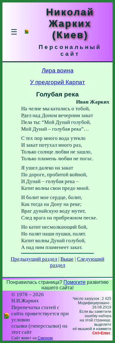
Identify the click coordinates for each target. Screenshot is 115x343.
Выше (67, 259)
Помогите (74, 282)
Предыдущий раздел (34, 259)
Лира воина (58, 70)
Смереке (45, 338)
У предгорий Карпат (57, 82)
